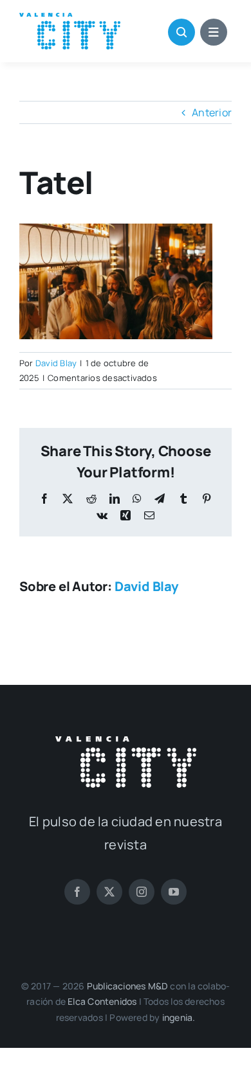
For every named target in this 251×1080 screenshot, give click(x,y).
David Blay (56, 363)
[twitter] (109, 892)
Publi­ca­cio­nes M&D (128, 986)
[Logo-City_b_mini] (125, 741)
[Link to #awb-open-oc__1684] (213, 32)
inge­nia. (179, 1017)
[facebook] (77, 892)
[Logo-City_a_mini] (69, 18)
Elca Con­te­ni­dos (102, 1001)
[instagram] (141, 892)
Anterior (212, 112)
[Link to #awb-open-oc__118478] (181, 32)
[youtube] (174, 892)
